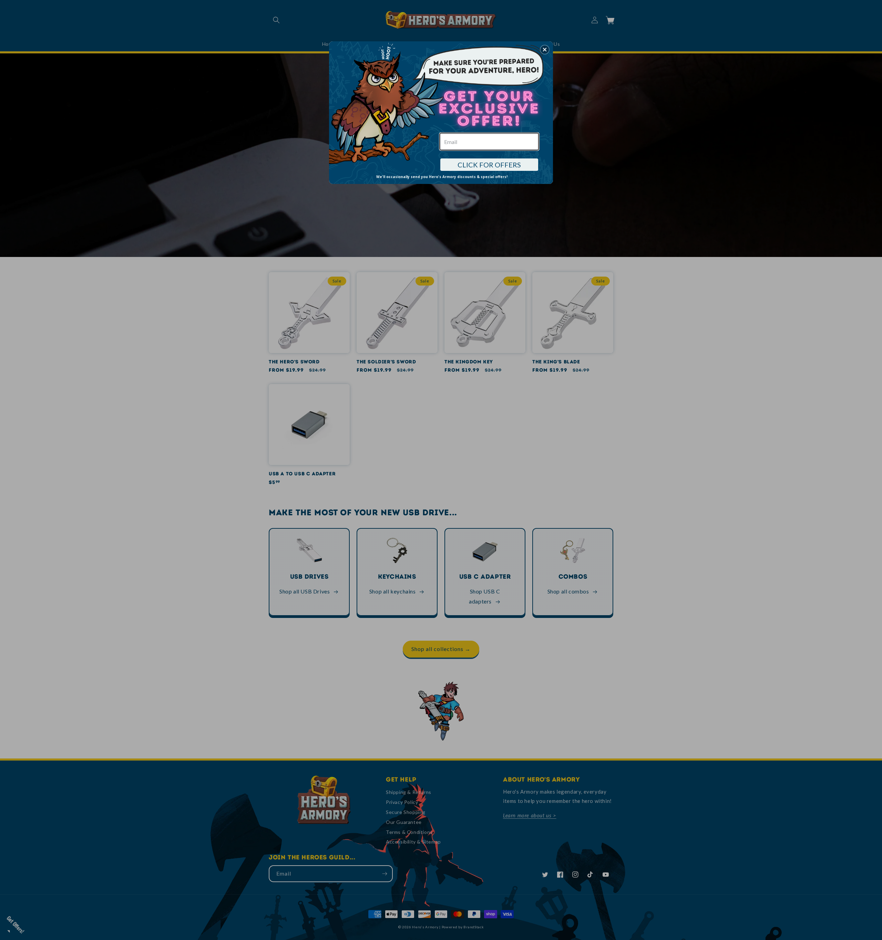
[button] (545, 49)
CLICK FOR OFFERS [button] (489, 165)
